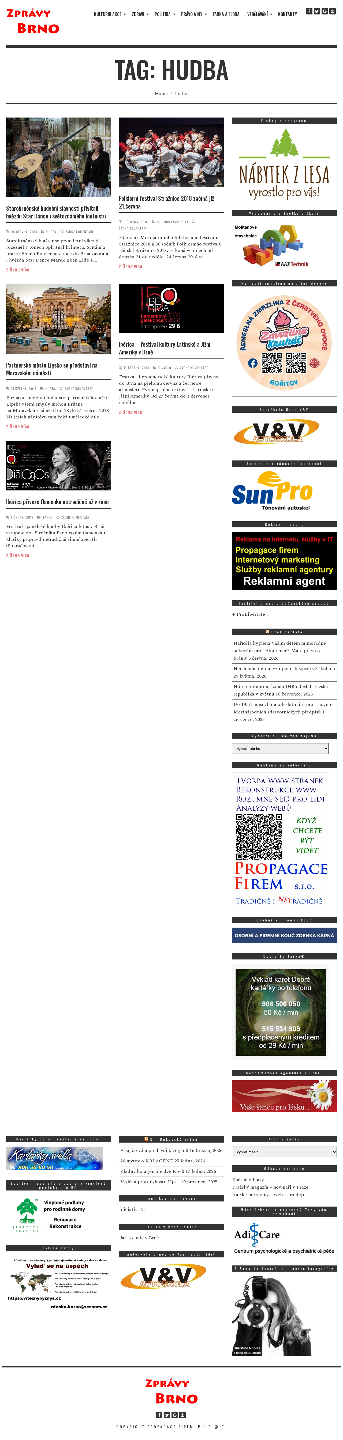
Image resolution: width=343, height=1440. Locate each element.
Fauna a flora (226, 14)
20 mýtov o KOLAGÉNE (146, 1161)
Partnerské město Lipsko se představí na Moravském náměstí (52, 369)
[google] (325, 11)
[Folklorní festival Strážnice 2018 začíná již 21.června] (171, 153)
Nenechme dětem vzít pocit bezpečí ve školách (284, 668)
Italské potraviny (250, 1194)
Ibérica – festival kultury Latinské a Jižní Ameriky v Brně (164, 348)
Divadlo (164, 367)
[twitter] (317, 11)
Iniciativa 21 (132, 1209)
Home (161, 93)
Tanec (48, 517)
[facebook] (309, 11)
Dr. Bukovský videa (174, 1139)
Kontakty (287, 14)
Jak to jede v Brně (139, 1237)
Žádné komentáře (80, 231)
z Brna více (17, 269)
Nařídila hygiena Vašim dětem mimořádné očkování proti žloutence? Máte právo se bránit (279, 651)
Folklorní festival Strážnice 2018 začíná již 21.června (166, 202)
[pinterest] (332, 11)
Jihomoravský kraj (172, 222)
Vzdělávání (257, 14)
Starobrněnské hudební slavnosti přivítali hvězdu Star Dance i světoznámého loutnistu (56, 212)
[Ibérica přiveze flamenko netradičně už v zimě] (58, 466)
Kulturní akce (107, 14)
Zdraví (138, 14)
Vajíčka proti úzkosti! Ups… (150, 1181)
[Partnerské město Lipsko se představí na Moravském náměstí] (58, 320)
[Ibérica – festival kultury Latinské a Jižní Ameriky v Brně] (171, 309)
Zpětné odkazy (248, 1179)
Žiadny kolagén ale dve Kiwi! (152, 1171)
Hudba (51, 231)
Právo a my (191, 14)
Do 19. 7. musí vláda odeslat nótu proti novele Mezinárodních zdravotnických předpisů (282, 708)
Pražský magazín (250, 1187)
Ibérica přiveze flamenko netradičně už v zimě (57, 501)
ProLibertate (287, 632)
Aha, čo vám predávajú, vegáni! (154, 1150)
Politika (163, 14)
